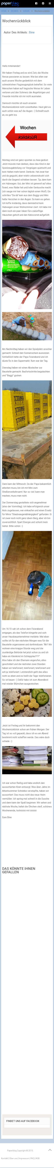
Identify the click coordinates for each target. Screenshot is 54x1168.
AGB (38, 1158)
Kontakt (4, 1158)
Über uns (14, 1158)
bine (32, 32)
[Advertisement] (27, 995)
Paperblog (12, 1150)
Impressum (24, 1158)
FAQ (32, 1158)
